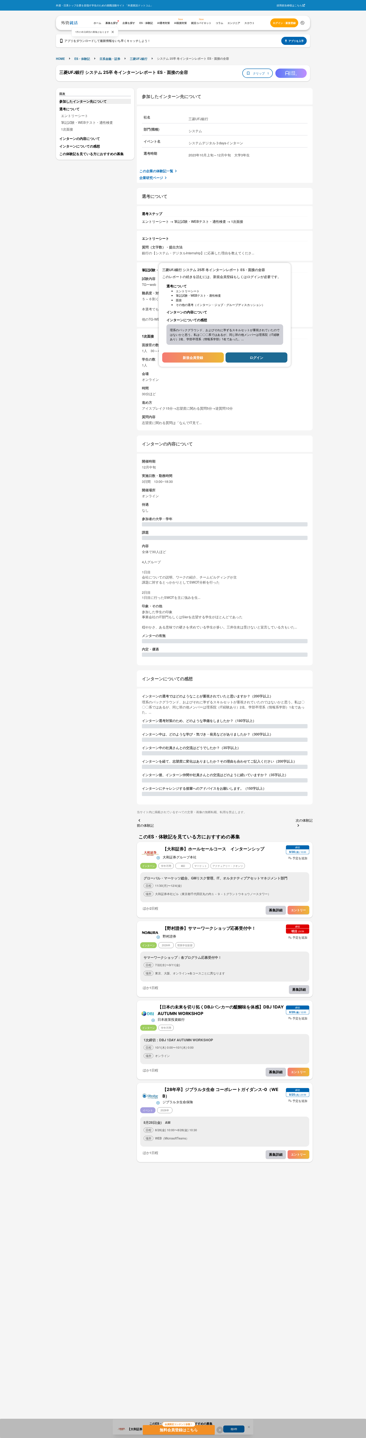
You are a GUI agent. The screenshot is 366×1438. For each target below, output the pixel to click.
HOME (60, 58)
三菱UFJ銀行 (138, 58)
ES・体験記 (82, 58)
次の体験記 (304, 820)
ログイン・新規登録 (284, 23)
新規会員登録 (193, 357)
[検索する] (302, 22)
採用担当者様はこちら (289, 5)
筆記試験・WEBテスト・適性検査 (87, 122)
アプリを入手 (296, 41)
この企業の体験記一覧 (156, 170)
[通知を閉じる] (113, 32)
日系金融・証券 (110, 58)
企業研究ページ (151, 177)
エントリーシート (74, 115)
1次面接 (67, 129)
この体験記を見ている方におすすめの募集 (91, 153)
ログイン (256, 357)
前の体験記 (145, 825)
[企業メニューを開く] (150, 853)
